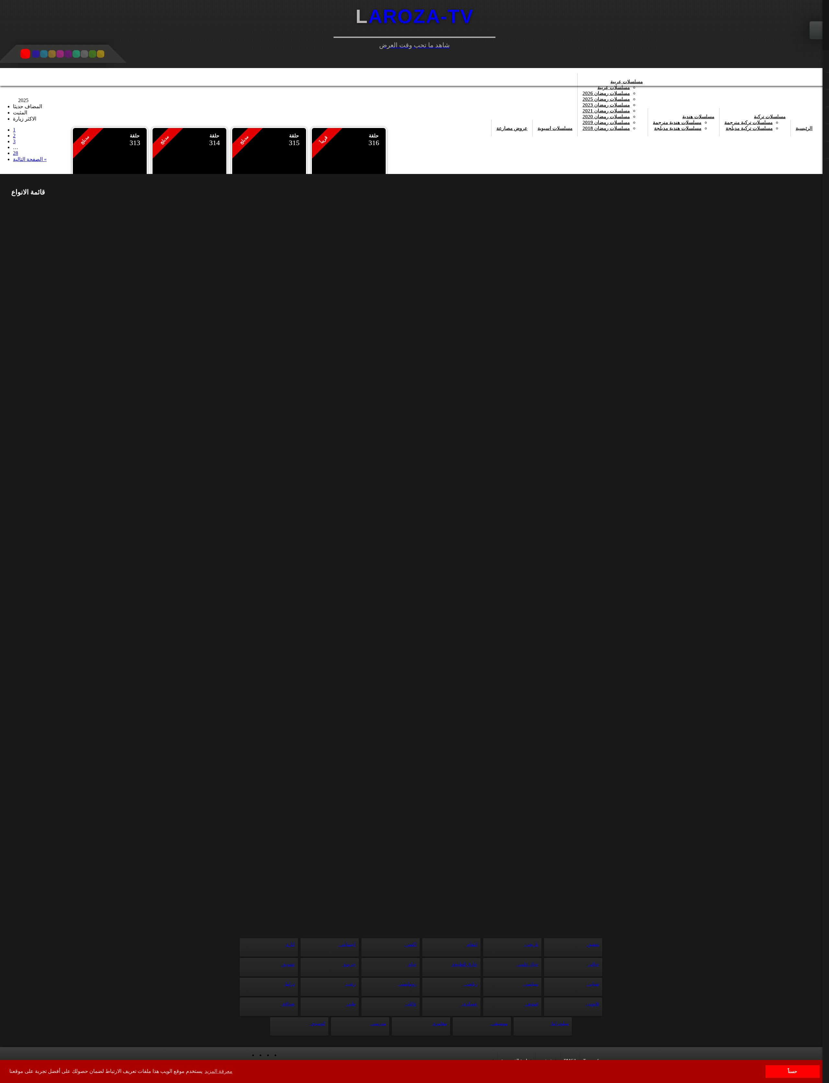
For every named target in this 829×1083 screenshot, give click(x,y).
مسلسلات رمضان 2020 (606, 116)
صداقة (288, 1003)
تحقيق (592, 944)
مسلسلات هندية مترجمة (677, 122)
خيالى (593, 964)
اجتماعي (347, 944)
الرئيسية (804, 128)
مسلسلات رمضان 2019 (606, 122)
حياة (411, 964)
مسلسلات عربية (626, 81)
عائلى (410, 1003)
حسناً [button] (792, 1071)
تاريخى (531, 944)
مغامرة (439, 1023)
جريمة (349, 964)
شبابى (592, 984)
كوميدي (317, 1023)
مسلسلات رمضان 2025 (606, 99)
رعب (350, 984)
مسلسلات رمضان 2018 (606, 128)
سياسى (530, 984)
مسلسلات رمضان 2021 (606, 110)
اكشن (410, 944)
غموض (531, 1003)
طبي (351, 1003)
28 (15, 153)
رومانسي (407, 984)
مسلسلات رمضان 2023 (606, 105)
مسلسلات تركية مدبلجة (749, 128)
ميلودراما (559, 1023)
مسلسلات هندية (698, 116)
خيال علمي (527, 964)
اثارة (290, 944)
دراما (289, 984)
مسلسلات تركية (770, 116)
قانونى (592, 1003)
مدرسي (378, 1023)
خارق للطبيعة (464, 964)
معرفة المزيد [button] (219, 1071)
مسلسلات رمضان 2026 (606, 93)
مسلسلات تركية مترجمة (748, 122)
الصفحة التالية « (30, 159)
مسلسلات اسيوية (555, 128)
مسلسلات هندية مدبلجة (677, 128)
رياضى (470, 984)
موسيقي (499, 1023)
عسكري (469, 1003)
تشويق (288, 964)
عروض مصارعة (512, 128)
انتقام (471, 944)
